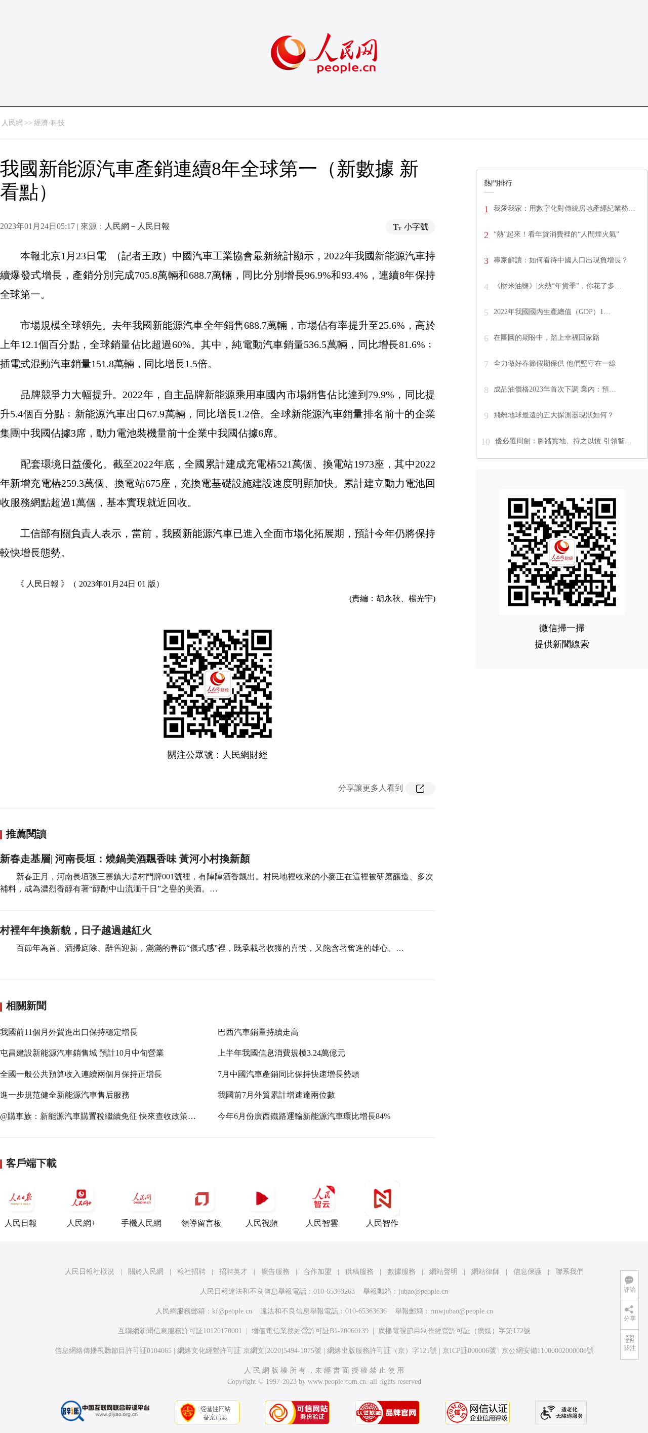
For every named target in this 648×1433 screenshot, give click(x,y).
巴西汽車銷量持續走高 (258, 1032)
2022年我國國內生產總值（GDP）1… (552, 312)
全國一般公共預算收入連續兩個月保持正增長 (81, 1074)
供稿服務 (359, 1271)
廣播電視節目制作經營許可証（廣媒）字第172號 (454, 1331)
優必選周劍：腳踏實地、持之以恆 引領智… (563, 441)
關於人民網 (146, 1271)
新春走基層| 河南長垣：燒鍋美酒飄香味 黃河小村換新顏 (125, 858)
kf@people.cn (232, 1311)
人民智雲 (322, 1223)
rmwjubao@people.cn (461, 1311)
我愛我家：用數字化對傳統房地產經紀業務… (564, 208)
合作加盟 (317, 1271)
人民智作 (382, 1223)
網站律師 (485, 1271)
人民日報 (21, 1223)
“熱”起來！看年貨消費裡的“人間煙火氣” (556, 234)
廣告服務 (275, 1271)
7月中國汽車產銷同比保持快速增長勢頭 (288, 1074)
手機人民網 (141, 1223)
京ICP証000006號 (469, 1350)
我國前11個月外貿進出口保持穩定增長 (69, 1032)
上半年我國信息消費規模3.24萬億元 (281, 1053)
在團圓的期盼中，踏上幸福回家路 (547, 337)
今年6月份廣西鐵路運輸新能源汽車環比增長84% (304, 1116)
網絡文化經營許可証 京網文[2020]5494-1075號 (249, 1350)
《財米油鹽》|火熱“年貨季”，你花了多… (558, 286)
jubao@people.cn (423, 1291)
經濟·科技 (49, 123)
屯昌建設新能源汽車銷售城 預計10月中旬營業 (82, 1053)
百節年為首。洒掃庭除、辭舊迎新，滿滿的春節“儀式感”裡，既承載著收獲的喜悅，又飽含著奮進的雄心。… (210, 948)
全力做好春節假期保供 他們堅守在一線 (555, 363)
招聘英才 (233, 1271)
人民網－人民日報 (137, 226)
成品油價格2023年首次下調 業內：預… (555, 389)
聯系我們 (569, 1271)
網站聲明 (443, 1271)
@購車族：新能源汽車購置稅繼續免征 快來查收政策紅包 (102, 1116)
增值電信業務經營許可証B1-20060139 (310, 1331)
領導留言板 (201, 1223)
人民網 (12, 123)
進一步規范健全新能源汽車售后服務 (65, 1095)
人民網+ (81, 1223)
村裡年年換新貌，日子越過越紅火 (76, 930)
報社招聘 (191, 1271)
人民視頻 (262, 1223)
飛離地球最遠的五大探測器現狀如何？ (554, 415)
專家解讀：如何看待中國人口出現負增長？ (561, 260)
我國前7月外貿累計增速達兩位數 (276, 1095)
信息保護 (527, 1271)
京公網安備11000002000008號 (548, 1350)
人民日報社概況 (89, 1271)
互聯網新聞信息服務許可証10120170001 (180, 1331)
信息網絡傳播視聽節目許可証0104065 (113, 1350)
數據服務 (401, 1271)
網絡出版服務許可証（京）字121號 (382, 1350)
